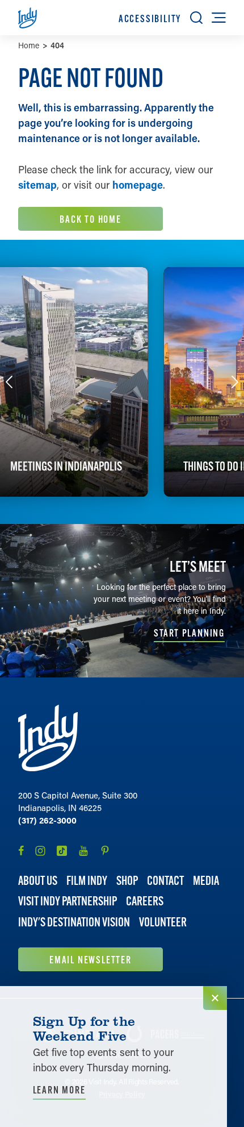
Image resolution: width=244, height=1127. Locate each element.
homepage (137, 185)
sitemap (37, 185)
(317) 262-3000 (47, 820)
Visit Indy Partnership (67, 901)
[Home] (48, 738)
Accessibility (150, 18)
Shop (127, 880)
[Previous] (9, 382)
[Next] (235, 382)
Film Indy (86, 880)
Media (206, 880)
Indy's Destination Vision (74, 922)
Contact (165, 880)
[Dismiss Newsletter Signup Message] (215, 998)
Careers (144, 901)
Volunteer (163, 922)
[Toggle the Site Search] (196, 17)
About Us (37, 880)
